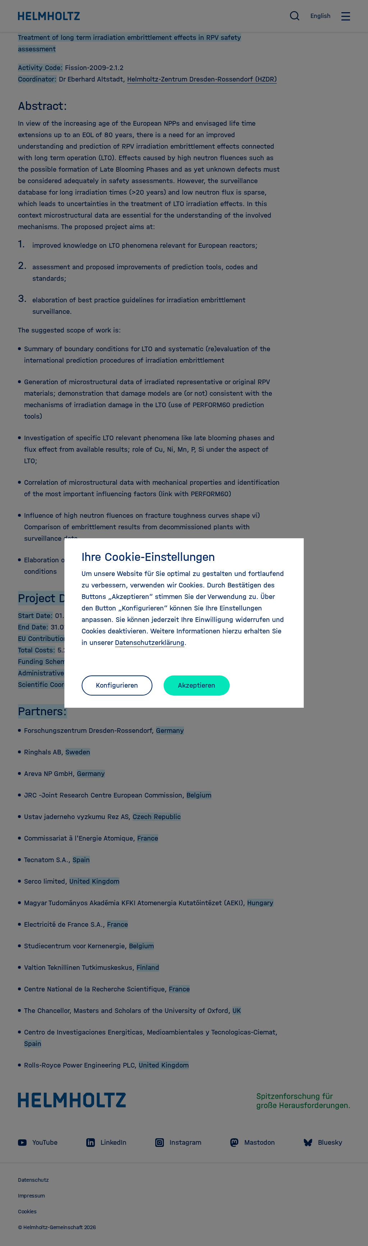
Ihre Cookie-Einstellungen (148, 556)
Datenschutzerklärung (149, 642)
